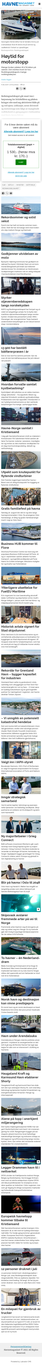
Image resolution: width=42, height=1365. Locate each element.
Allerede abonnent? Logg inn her (21, 131)
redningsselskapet (10, 188)
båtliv (11, 185)
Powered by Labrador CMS (21, 1362)
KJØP (21, 162)
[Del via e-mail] (24, 88)
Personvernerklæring (21, 1347)
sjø (3, 185)
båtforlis (30, 185)
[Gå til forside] (18, 4)
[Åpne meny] (39, 4)
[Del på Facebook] (17, 88)
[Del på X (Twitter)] (21, 88)
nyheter (20, 185)
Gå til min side (21, 176)
